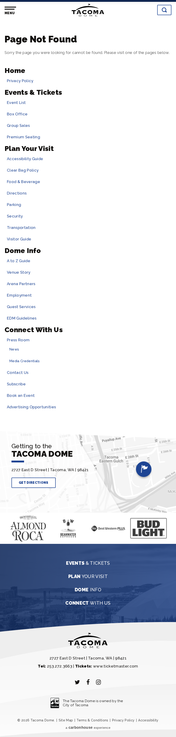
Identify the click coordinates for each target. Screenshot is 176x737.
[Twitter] (77, 682)
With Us (87, 603)
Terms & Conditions (92, 720)
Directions (17, 193)
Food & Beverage (23, 181)
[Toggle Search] (164, 10)
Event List (16, 102)
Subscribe (16, 384)
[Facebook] (88, 682)
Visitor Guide (19, 239)
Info (88, 589)
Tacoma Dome (88, 10)
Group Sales (18, 125)
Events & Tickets (33, 92)
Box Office (17, 114)
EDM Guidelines (22, 318)
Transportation (21, 227)
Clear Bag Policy (22, 170)
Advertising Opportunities (31, 407)
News (14, 349)
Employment (19, 295)
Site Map (66, 720)
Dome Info (23, 251)
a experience (88, 727)
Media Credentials (24, 361)
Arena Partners (21, 283)
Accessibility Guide (25, 158)
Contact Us (17, 372)
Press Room (18, 340)
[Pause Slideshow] (13, 520)
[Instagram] (98, 682)
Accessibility (148, 720)
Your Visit (88, 576)
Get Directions (33, 482)
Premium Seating (23, 137)
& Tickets (88, 563)
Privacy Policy (20, 80)
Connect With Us (34, 330)
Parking (14, 204)
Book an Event (21, 395)
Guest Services (21, 306)
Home (15, 71)
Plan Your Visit (29, 149)
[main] (88, 224)
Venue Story (18, 272)
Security (15, 216)
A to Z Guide (18, 261)
